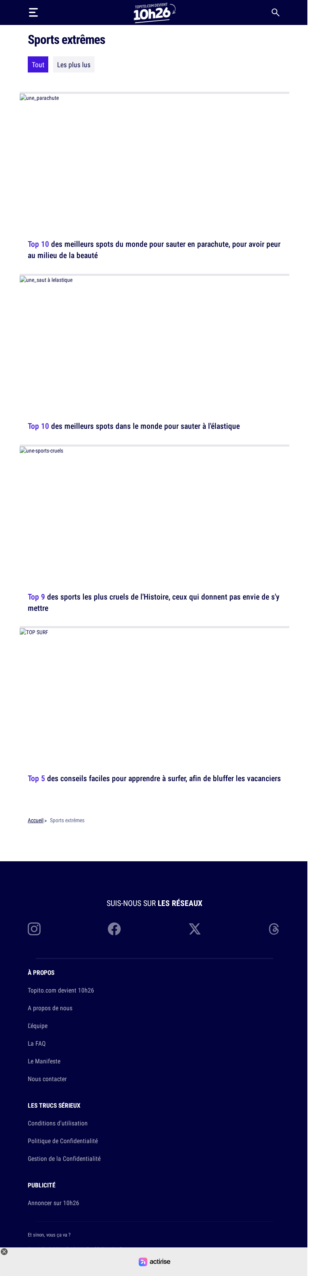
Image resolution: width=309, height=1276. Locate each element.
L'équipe (37, 1025)
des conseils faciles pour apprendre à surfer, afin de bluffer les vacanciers (154, 778)
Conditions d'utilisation (58, 1123)
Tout (38, 64)
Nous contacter (47, 1078)
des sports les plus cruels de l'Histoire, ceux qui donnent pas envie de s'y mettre (153, 602)
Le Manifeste (44, 1061)
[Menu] (33, 12)
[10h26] (154, 12)
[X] (194, 928)
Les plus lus (74, 64)
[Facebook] (114, 928)
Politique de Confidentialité (63, 1140)
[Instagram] (34, 928)
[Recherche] (276, 12)
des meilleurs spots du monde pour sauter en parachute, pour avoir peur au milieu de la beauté (154, 249)
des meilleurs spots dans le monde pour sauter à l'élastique (134, 425)
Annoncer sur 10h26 (53, 1202)
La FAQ (36, 1043)
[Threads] (274, 928)
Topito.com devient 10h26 (61, 990)
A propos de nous (50, 1007)
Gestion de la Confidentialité (64, 1158)
